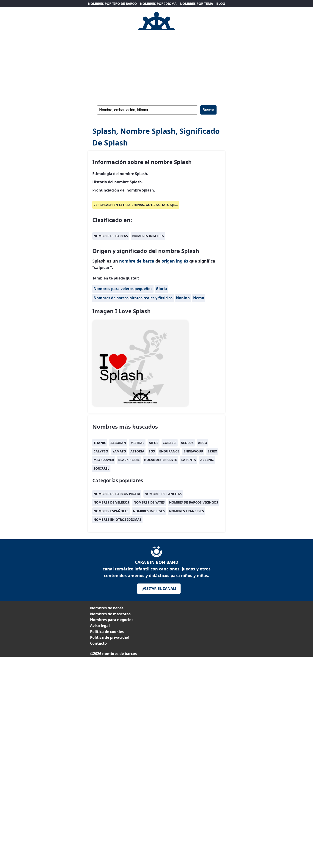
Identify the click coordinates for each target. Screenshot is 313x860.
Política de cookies (107, 631)
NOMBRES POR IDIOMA (158, 3)
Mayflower (103, 459)
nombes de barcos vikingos (193, 502)
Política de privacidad (109, 637)
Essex (212, 451)
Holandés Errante (160, 459)
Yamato (119, 451)
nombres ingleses (148, 236)
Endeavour (193, 451)
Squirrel (101, 468)
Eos (152, 451)
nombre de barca (136, 261)
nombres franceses (186, 511)
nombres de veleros (111, 502)
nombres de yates (149, 502)
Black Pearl (129, 459)
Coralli (169, 443)
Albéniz (207, 459)
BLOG (220, 3)
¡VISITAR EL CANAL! (159, 588)
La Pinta (188, 459)
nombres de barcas (110, 236)
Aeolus (187, 443)
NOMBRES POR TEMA (196, 3)
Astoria (137, 451)
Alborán (118, 443)
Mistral (137, 443)
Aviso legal (100, 625)
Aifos (153, 443)
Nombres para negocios (111, 619)
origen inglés (175, 261)
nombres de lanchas (163, 494)
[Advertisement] (156, 689)
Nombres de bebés (107, 608)
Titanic (99, 443)
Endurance (169, 451)
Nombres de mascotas (110, 613)
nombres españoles (111, 511)
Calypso (100, 451)
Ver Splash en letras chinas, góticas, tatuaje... (135, 205)
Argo (202, 443)
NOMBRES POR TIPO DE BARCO (112, 3)
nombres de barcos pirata (116, 494)
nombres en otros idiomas (117, 519)
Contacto (98, 643)
